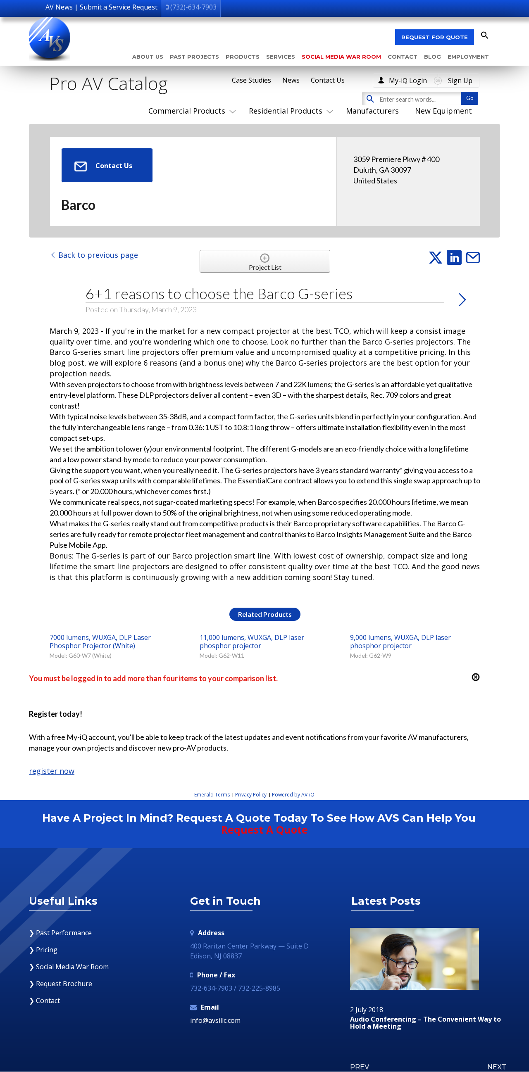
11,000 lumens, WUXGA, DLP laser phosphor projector (252, 641)
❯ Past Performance (60, 932)
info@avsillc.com (215, 1020)
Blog (432, 56)
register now (51, 771)
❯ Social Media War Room (69, 966)
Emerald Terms (212, 794)
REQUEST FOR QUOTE (434, 37)
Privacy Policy (251, 794)
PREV (359, 1067)
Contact (402, 56)
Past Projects (194, 56)
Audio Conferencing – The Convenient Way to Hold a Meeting (425, 1023)
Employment (468, 56)
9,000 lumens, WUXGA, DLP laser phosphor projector (400, 641)
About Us (147, 56)
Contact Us (328, 80)
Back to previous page (97, 255)
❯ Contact (44, 1000)
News (291, 80)
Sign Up (460, 80)
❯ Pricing (43, 949)
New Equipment (443, 111)
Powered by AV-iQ (293, 794)
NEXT (496, 1067)
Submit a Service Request (118, 7)
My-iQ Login (408, 80)
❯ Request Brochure (60, 983)
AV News (59, 7)
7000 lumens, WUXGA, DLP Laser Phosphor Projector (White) (100, 641)
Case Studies (251, 80)
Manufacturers (372, 111)
